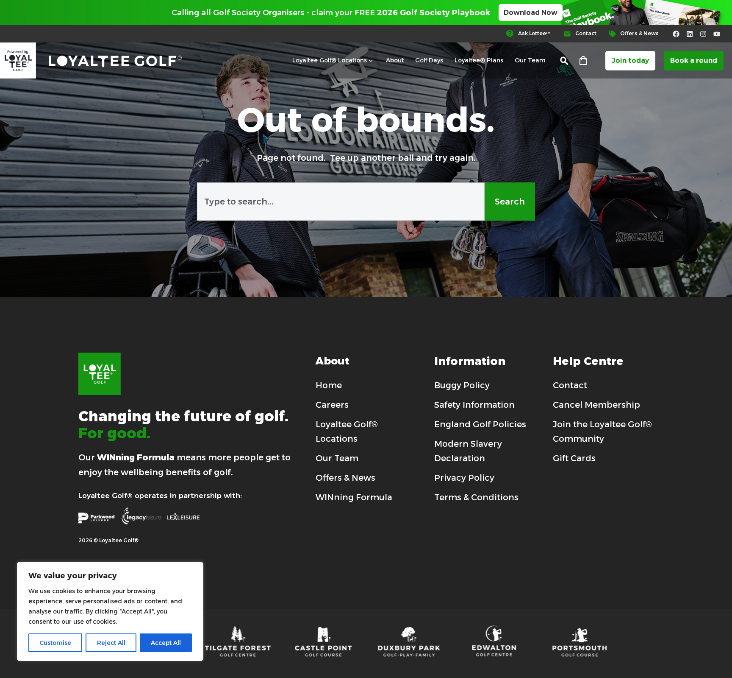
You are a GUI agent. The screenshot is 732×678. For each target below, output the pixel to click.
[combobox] (341, 201)
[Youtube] (717, 34)
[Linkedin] (689, 34)
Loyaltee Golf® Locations (329, 60)
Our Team (530, 60)
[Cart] (583, 61)
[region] (110, 611)
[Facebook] (676, 34)
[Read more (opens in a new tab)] (532, 33)
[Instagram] (703, 34)
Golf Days (429, 60)
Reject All (111, 643)
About (395, 60)
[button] (564, 61)
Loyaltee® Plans (479, 60)
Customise (55, 643)
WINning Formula (136, 457)
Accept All (166, 643)
